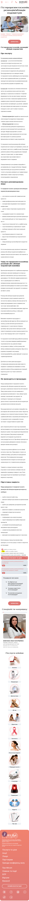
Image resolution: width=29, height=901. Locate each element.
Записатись (14, 41)
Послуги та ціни (9, 850)
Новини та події (9, 871)
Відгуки (5, 878)
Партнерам (7, 860)
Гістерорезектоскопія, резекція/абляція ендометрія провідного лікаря (12, 569)
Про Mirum (7, 868)
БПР (4, 874)
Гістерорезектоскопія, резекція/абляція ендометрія (12, 562)
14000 (24, 565)
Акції (4, 853)
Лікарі (5, 856)
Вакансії (6, 881)
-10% (3, 551)
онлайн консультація (15, 886)
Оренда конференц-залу (13, 863)
